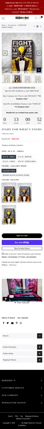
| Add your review (8, 134)
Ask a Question (22, 318)
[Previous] (5, 53)
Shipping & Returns (31, 416)
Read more (12, 265)
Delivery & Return (8, 318)
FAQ (16, 416)
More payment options (22, 248)
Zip (21, 416)
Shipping (5, 145)
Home (4, 25)
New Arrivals (12, 25)
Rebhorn (23, 425)
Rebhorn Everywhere (23, 419)
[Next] (39, 53)
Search (10, 416)
